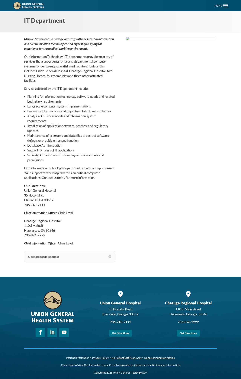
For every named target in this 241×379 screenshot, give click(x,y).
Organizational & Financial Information (157, 365)
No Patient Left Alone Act (126, 357)
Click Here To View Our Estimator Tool (83, 365)
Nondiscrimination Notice (159, 357)
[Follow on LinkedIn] (52, 332)
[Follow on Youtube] (64, 332)
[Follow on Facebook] (40, 332)
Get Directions (120, 333)
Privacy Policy (100, 357)
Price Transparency (120, 365)
